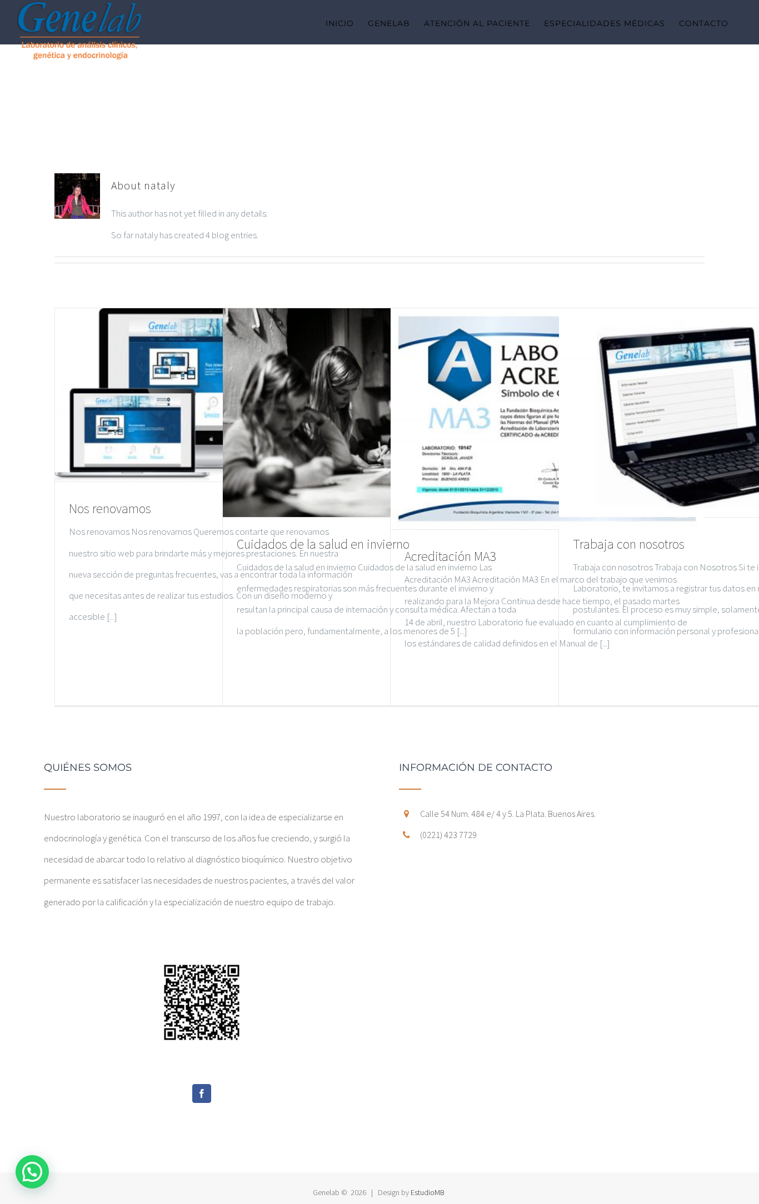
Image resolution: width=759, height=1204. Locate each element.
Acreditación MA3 (450, 556)
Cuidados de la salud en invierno (323, 544)
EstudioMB (428, 1192)
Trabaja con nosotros (629, 544)
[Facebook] (201, 1093)
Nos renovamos (110, 508)
